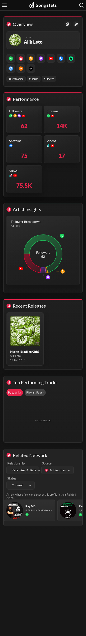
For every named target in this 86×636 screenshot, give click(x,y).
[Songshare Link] (76, 24)
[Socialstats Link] (67, 24)
